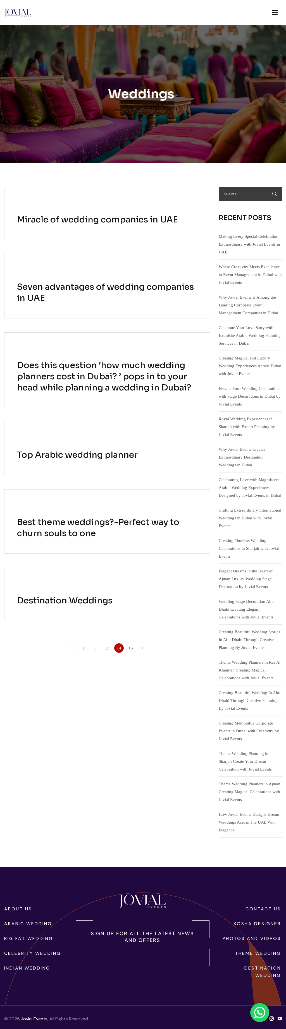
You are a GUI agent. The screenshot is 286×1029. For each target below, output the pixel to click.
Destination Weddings (65, 600)
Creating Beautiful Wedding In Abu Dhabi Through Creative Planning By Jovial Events (249, 700)
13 (107, 648)
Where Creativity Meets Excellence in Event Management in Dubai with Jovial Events (250, 275)
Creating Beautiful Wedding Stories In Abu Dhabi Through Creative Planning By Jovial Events (249, 640)
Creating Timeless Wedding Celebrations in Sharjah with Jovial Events (249, 548)
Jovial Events (34, 1019)
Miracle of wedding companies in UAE (97, 219)
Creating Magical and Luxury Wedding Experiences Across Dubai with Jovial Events (250, 366)
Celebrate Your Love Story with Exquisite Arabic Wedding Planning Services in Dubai (250, 335)
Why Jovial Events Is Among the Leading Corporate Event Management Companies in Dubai (248, 305)
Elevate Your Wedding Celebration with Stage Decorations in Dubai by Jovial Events (250, 396)
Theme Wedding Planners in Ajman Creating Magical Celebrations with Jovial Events (249, 792)
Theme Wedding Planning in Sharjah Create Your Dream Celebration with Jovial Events (245, 761)
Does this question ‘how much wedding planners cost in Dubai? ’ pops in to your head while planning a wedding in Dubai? (104, 376)
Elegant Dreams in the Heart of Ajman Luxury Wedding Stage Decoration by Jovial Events (246, 579)
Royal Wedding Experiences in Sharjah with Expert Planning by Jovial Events (247, 427)
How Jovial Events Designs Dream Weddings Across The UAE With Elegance (249, 822)
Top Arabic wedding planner (77, 455)
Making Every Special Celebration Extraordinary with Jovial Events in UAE (249, 244)
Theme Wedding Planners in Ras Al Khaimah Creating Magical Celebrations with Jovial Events (249, 670)
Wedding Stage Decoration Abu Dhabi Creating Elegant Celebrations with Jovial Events (246, 609)
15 (130, 648)
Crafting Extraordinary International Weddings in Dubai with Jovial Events (250, 518)
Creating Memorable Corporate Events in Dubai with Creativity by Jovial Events (249, 731)
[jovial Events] (17, 12)
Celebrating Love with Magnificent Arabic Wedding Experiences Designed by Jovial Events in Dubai (250, 488)
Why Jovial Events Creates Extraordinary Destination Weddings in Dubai (242, 457)
